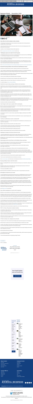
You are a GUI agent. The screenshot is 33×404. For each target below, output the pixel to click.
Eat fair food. (13, 337)
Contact (2, 376)
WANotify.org (15, 204)
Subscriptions (19, 363)
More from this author (14, 252)
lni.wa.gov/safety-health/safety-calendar (8, 50)
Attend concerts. (13, 349)
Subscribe (9, 1)
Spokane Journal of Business (21, 376)
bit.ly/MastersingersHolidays (26, 158)
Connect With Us (4, 370)
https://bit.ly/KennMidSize (12, 82)
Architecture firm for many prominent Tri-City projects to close (21, 327)
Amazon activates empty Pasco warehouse (20, 346)
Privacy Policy (19, 375)
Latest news (2, 362)
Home (1, 1)
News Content (4, 361)
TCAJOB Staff (7, 37)
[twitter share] (3, 38)
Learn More (19, 370)
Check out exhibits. (13, 343)
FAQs (17, 374)
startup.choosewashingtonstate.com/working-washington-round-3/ (12, 64)
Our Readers (18, 362)
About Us (4, 1)
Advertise (13, 1)
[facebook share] (4, 38)
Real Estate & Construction (4, 363)
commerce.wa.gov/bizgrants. (27, 64)
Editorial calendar (19, 365)
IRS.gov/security (4, 188)
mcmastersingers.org (5, 158)
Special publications (3, 365)
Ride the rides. (13, 346)
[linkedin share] (1, 38)
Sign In (25, 1)
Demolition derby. (13, 334)
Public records (3, 364)
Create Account (30, 1)
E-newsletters (3, 374)
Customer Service (20, 361)
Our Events (18, 373)
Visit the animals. (13, 340)
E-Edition (2, 375)
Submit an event (3, 373)
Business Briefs (3, 240)
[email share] (6, 38)
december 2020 (4, 242)
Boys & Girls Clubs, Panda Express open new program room (15, 248)
